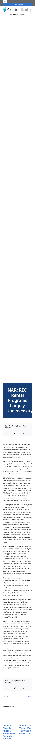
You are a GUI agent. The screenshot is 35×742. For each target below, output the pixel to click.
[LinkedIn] (23, 433)
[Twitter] (14, 433)
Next (29, 696)
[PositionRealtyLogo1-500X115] (17, 7)
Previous (7, 696)
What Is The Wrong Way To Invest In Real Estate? (25, 729)
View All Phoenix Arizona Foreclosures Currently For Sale (9, 732)
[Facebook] (6, 433)
